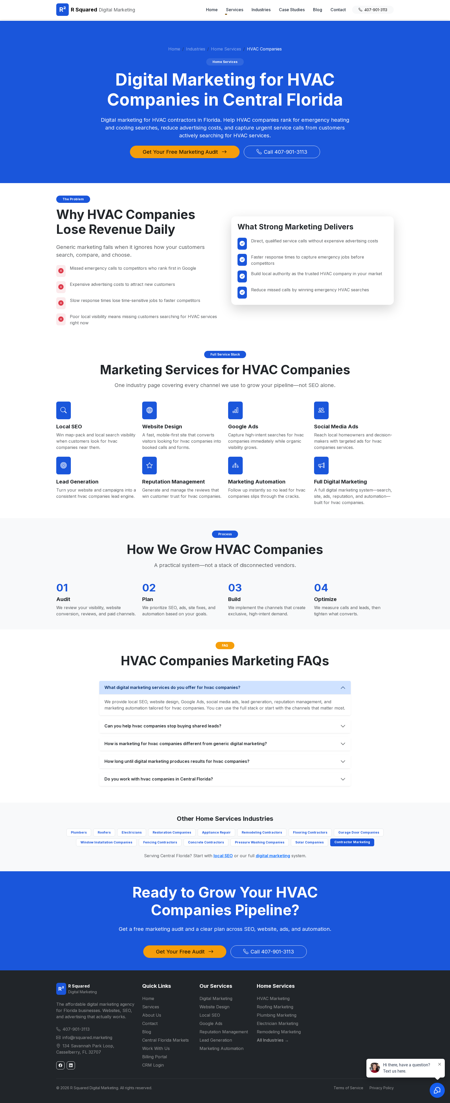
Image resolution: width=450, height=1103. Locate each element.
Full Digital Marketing (340, 482)
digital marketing (273, 855)
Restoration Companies (172, 832)
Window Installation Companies (106, 842)
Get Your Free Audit (181, 952)
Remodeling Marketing (279, 1031)
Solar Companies (309, 842)
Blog (317, 9)
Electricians (132, 832)
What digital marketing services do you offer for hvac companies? (172, 687)
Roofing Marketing (275, 1006)
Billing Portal (154, 1056)
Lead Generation (77, 482)
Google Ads (243, 426)
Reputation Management (173, 482)
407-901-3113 (375, 10)
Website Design (162, 426)
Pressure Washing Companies (259, 842)
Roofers (104, 832)
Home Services (226, 48)
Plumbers (79, 832)
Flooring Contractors (310, 832)
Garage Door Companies (358, 832)
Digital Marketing (215, 998)
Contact (338, 9)
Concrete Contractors (206, 842)
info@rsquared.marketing (87, 1037)
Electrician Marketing (277, 1023)
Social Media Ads (336, 426)
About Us (151, 1015)
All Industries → (273, 1040)
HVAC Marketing (273, 998)
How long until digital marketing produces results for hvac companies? (176, 761)
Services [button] (234, 9)
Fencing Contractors (160, 842)
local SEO (223, 855)
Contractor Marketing (352, 842)
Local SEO (69, 426)
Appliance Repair (216, 832)
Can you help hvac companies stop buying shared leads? (162, 725)
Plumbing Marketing (276, 1015)
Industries (261, 9)
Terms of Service (348, 1088)
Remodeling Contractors (262, 832)
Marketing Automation (256, 482)
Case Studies (292, 9)
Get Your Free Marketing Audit (181, 152)
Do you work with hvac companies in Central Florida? (158, 779)
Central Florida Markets (165, 1040)
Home (212, 9)
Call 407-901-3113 (285, 152)
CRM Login (153, 1065)
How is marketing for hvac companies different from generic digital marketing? (185, 743)
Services (150, 1006)
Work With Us (156, 1048)
